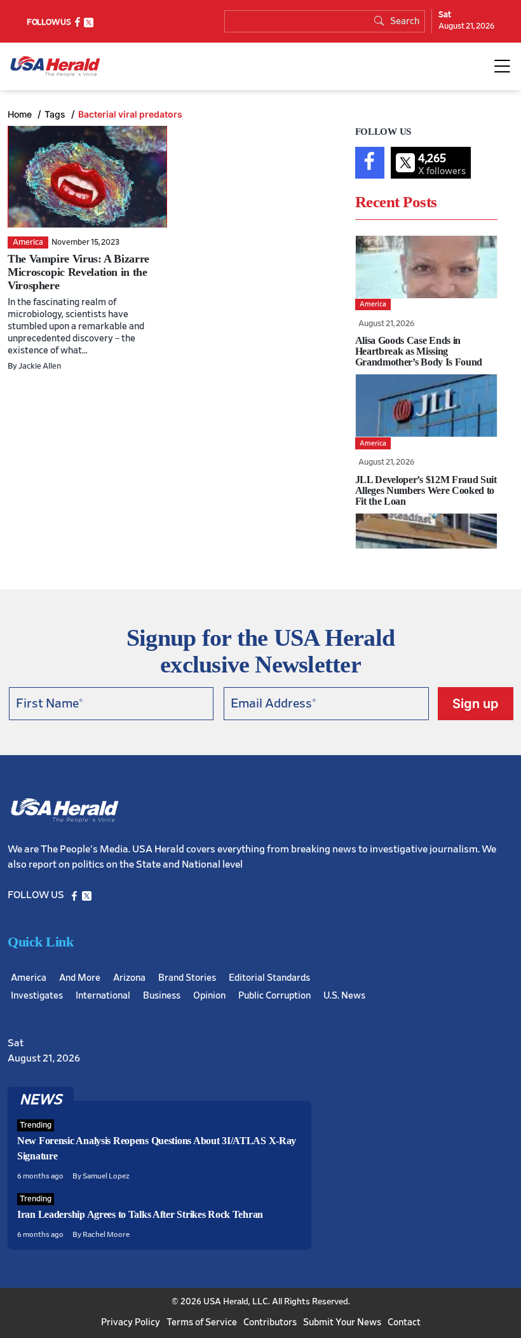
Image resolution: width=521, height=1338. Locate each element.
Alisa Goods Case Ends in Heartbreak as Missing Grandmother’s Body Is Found (418, 351)
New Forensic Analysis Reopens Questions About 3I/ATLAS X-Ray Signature (156, 1148)
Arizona (129, 978)
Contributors (270, 1322)
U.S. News (344, 995)
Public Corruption (274, 995)
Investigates (37, 995)
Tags (56, 114)
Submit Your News (342, 1322)
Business (161, 995)
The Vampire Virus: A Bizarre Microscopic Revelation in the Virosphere (78, 272)
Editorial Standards (269, 978)
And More (79, 978)
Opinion (209, 995)
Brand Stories (187, 978)
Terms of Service (201, 1322)
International (103, 995)
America (28, 978)
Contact (404, 1322)
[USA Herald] (55, 66)
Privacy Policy (130, 1322)
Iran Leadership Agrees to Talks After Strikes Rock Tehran (140, 1214)
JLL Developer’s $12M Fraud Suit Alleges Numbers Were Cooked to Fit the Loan (426, 490)
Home (21, 114)
